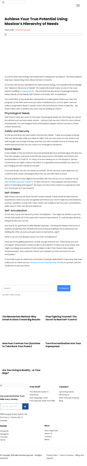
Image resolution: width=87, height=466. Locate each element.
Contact (48, 436)
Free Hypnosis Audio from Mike (42, 401)
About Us (48, 433)
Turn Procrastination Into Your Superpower (65, 337)
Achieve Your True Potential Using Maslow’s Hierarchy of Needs (36, 21)
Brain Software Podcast (69, 398)
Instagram (4, 434)
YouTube (4, 437)
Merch (47, 439)
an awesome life (26, 91)
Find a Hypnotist (51, 430)
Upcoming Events (66, 392)
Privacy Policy (52, 455)
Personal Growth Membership (43, 262)
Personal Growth (22, 30)
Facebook (4, 431)
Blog (61, 401)
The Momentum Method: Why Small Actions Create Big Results (22, 310)
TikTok (2, 440)
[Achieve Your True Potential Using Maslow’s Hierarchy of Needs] (43, 52)
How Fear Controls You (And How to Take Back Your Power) (22, 337)
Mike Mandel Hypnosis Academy (19, 182)
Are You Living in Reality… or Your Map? (22, 364)
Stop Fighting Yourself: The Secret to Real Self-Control (65, 310)
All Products (64, 394)
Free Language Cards (39, 398)
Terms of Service (66, 455)
